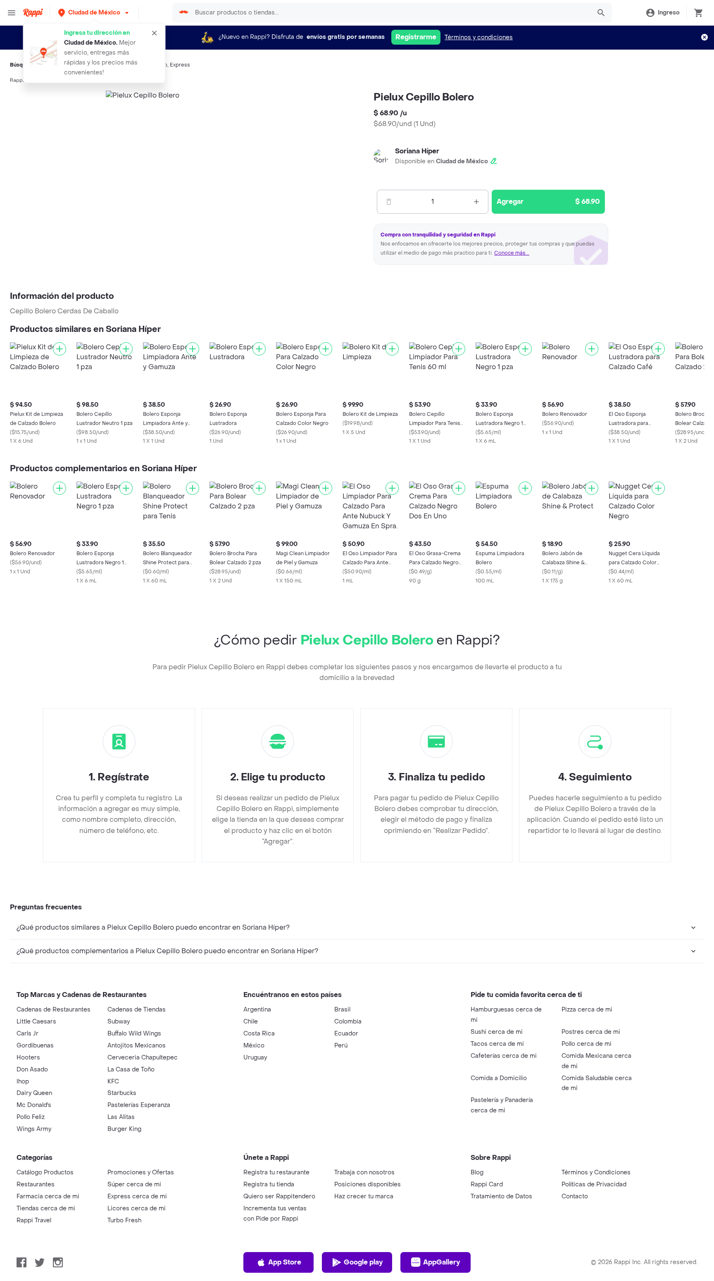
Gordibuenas (35, 1046)
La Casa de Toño (131, 1069)
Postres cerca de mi (591, 1032)
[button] (94, 12)
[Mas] (476, 201)
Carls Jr (27, 1034)
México (253, 1046)
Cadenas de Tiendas (136, 1010)
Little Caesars (36, 1022)
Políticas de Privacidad (594, 1184)
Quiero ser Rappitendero (279, 1196)
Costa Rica (259, 1034)
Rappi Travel (34, 1220)
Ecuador (346, 1034)
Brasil (342, 1010)
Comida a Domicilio (499, 1078)
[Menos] (389, 201)
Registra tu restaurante (276, 1172)
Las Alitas (121, 1117)
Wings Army (34, 1129)
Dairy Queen (34, 1093)
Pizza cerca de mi (587, 1010)
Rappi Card (487, 1184)
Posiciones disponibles (367, 1184)
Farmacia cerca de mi (48, 1196)
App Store (284, 1262)
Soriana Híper (417, 151)
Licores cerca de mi (136, 1208)
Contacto (575, 1196)
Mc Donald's (34, 1105)
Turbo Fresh (124, 1220)
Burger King (124, 1129)
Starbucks (121, 1093)
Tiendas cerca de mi (46, 1208)
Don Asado (32, 1069)
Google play (363, 1262)
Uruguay (255, 1058)
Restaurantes (36, 1184)
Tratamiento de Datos (501, 1196)
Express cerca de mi (137, 1196)
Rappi (17, 80)
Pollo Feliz (31, 1117)
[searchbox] (390, 13)
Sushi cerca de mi (497, 1032)
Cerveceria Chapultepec (142, 1058)
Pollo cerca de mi (587, 1044)
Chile (250, 1022)
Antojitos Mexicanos (136, 1046)
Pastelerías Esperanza (138, 1105)
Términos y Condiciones (596, 1172)
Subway (118, 1022)
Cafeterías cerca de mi (504, 1056)
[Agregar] (59, 348)
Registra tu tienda (268, 1184)
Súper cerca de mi (134, 1184)
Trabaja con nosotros (364, 1172)
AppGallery (441, 1262)
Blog (477, 1172)
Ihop (23, 1081)
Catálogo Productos (45, 1172)
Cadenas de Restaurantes (53, 1010)
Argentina (257, 1010)
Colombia (348, 1022)
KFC (113, 1081)
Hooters (28, 1058)
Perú (340, 1046)
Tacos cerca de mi (497, 1044)
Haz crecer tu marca (363, 1196)
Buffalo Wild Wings (134, 1034)
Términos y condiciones (479, 37)
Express (180, 65)
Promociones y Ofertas (140, 1172)
